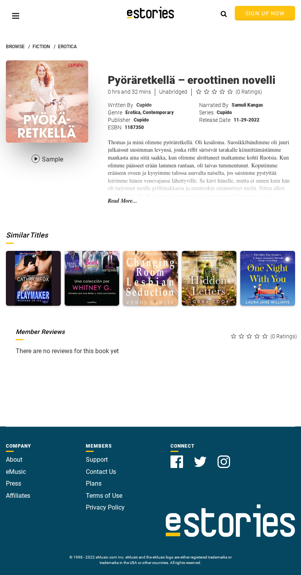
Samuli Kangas (247, 105)
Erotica (133, 112)
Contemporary (158, 112)
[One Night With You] (267, 278)
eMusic (16, 471)
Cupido (144, 105)
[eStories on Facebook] (177, 457)
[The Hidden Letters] (209, 278)
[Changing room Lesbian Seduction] (150, 278)
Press (13, 483)
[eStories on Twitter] (201, 457)
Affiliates (18, 495)
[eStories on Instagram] (224, 457)
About (14, 459)
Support (97, 459)
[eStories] (150, 12)
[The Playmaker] (33, 278)
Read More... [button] (122, 201)
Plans (94, 483)
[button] (15, 16)
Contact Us (101, 471)
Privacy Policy (105, 507)
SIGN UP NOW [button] (265, 13)
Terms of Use (104, 495)
